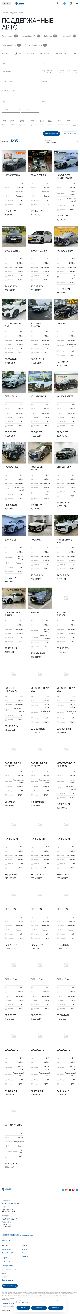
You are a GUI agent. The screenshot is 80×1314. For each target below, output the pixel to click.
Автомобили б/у (7, 1253)
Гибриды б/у (6, 1261)
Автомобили (6, 1250)
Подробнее (24, 1302)
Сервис (24, 1250)
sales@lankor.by (7, 1240)
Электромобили (7, 1265)
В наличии (5, 1277)
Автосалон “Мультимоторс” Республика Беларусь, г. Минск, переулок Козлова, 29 (18, 1234)
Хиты (4, 1273)
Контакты (25, 1256)
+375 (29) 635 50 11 (10, 1219)
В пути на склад (7, 1280)
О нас (23, 1253)
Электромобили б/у (9, 1269)
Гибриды (5, 1257)
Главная (5, 13)
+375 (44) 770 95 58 (10, 1203)
